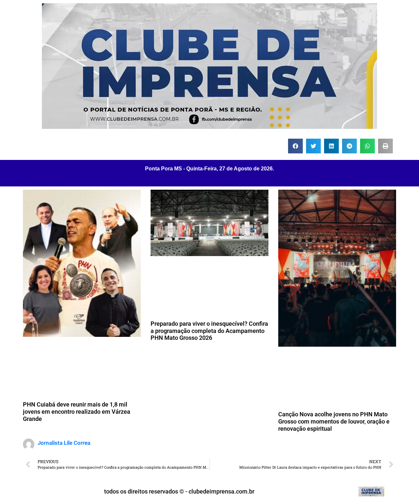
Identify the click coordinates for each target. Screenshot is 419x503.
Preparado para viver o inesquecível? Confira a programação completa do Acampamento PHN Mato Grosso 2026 (209, 330)
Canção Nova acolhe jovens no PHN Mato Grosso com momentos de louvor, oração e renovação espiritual (334, 421)
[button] (295, 146)
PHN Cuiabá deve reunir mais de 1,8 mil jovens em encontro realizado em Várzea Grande (76, 411)
